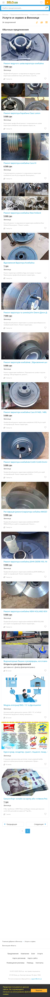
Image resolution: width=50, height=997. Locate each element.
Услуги (40, 954)
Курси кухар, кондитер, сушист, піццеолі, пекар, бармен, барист (26, 752)
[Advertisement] (25, 864)
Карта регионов (19, 958)
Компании (25, 954)
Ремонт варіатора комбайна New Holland (22, 213)
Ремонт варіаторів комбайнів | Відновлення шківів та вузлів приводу (26, 362)
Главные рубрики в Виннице (12, 941)
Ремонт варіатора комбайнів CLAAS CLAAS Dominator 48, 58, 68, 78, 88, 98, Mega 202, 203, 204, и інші (26, 462)
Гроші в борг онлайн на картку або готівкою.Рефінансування (26, 798)
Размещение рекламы (15, 963)
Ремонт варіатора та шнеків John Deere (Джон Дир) (26, 312)
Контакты (39, 963)
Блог (33, 954)
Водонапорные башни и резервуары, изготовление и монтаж (26, 661)
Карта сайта (32, 958)
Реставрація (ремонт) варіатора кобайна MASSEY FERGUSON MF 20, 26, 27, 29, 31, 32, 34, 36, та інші (26, 511)
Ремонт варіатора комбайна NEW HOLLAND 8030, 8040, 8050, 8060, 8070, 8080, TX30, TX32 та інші (26, 611)
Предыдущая (12, 824)
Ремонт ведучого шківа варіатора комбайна (24, 63)
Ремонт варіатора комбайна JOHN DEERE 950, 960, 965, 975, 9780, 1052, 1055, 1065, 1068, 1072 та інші (26, 561)
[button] (9, 994)
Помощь (30, 963)
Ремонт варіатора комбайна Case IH (20, 163)
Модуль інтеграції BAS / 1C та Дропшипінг (22, 705)
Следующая (38, 824)
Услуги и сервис (30, 941)
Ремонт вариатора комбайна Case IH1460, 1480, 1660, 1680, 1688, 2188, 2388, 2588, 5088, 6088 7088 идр (26, 412)
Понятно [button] (39, 990)
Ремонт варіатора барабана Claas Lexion (22, 113)
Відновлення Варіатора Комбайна (19, 262)
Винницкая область (9, 946)
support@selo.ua (36, 979)
